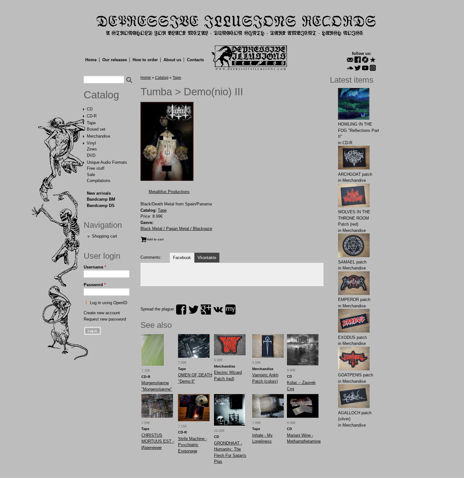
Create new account (102, 312)
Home (91, 59)
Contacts (195, 59)
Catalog (101, 95)
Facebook (182, 257)
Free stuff (95, 168)
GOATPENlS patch (355, 375)
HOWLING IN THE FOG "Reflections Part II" (358, 130)
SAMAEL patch (352, 262)
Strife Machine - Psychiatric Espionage (192, 444)
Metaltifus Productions (169, 191)
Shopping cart (104, 236)
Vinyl (91, 143)
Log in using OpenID (108, 302)
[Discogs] (365, 59)
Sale (91, 174)
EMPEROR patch (354, 299)
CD (89, 109)
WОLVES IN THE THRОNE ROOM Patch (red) (354, 218)
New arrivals (99, 193)
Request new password (105, 319)
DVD (91, 155)
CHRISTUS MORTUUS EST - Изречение (157, 441)
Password (95, 284)
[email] (350, 59)
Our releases (114, 59)
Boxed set (96, 129)
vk (218, 309)
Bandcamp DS (101, 205)
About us (172, 59)
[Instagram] (373, 68)
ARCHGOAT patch (355, 174)
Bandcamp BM (101, 199)
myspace (230, 309)
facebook (181, 309)
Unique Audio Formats (107, 162)
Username (95, 267)
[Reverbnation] (373, 59)
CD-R (92, 116)
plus (206, 309)
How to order (145, 59)
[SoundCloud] (350, 68)
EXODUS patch (352, 337)
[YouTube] (365, 68)
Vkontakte (207, 257)
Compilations (98, 180)
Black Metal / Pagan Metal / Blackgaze (176, 228)
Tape (91, 123)
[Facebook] (357, 59)
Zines (92, 149)
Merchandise (98, 136)
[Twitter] (357, 68)
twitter (193, 309)
